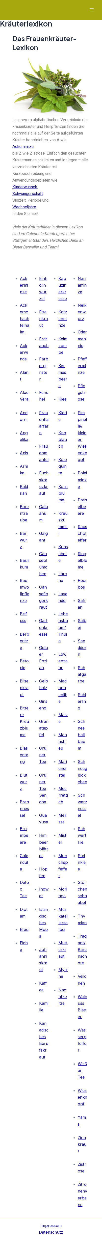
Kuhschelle (63, 553)
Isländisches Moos (43, 923)
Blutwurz (23, 782)
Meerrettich (63, 795)
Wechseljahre (24, 207)
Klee (62, 399)
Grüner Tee (42, 755)
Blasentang (24, 755)
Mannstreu (62, 741)
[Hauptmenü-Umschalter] (91, 10)
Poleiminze (82, 479)
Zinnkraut (82, 1144)
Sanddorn (82, 647)
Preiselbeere (82, 506)
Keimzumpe (62, 345)
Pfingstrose (81, 392)
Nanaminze (82, 285)
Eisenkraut (43, 318)
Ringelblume (82, 560)
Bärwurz (23, 540)
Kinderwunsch (24, 187)
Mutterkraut (63, 949)
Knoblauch (62, 439)
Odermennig (82, 338)
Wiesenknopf (82, 1097)
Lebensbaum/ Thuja (63, 627)
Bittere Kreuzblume (24, 721)
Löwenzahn (63, 661)
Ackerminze (23, 146)
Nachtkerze (62, 996)
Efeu (24, 929)
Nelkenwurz (82, 312)
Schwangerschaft (27, 193)
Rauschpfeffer (82, 533)
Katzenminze (62, 318)
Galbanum (43, 513)
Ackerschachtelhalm (24, 318)
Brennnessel (24, 808)
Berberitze (24, 641)
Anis (24, 452)
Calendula (24, 862)
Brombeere (24, 835)
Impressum (51, 1225)
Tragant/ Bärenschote (82, 949)
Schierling (82, 701)
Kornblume (63, 493)
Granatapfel (44, 728)
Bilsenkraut (24, 687)
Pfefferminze (82, 365)
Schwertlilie (82, 835)
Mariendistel (62, 768)
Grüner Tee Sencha (43, 788)
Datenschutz (51, 1232)
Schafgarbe (82, 674)
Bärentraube (24, 513)
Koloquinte (62, 466)
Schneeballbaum (81, 735)
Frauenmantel (44, 453)
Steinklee (82, 862)
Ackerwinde (24, 352)
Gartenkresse (43, 627)
